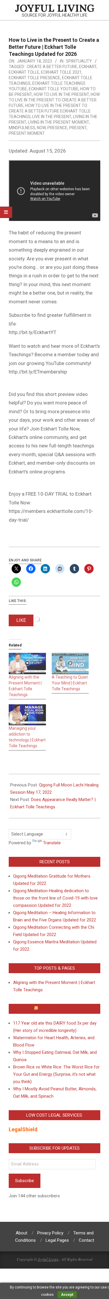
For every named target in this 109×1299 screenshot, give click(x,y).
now (41, 127)
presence (57, 127)
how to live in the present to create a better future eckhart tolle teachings (50, 111)
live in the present (51, 116)
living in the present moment (58, 122)
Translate (52, 842)
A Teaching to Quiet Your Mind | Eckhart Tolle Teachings (70, 683)
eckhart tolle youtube (53, 89)
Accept (67, 1295)
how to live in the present (61, 94)
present (78, 127)
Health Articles (57, 1008)
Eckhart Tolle (24, 72)
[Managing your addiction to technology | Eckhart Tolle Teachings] (27, 715)
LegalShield (23, 1129)
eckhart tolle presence (34, 77)
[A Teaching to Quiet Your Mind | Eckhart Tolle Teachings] (70, 663)
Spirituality (79, 61)
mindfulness (22, 127)
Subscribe (24, 1180)
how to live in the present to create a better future (54, 100)
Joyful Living (48, 1259)
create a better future (52, 66)
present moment (27, 133)
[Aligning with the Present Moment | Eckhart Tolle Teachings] (27, 663)
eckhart (88, 66)
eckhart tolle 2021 (61, 72)
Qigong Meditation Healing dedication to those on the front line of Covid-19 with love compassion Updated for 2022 (55, 898)
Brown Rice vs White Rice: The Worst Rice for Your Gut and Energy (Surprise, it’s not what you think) (56, 1074)
